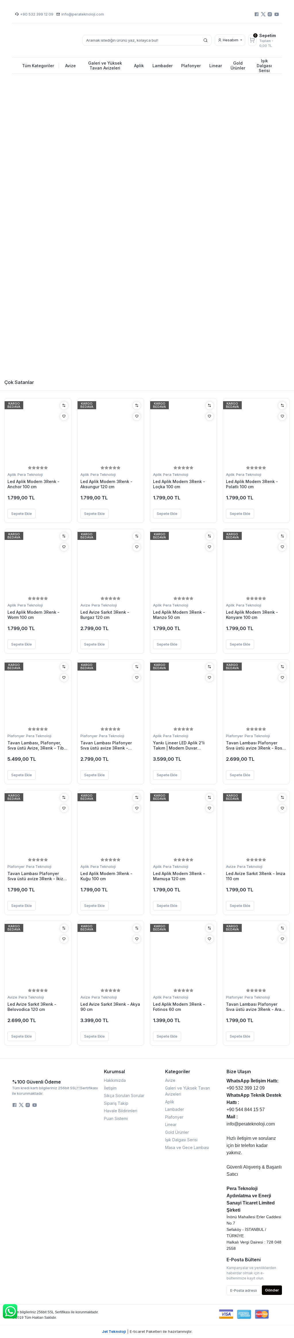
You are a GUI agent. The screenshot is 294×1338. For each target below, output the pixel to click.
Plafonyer (16, 735)
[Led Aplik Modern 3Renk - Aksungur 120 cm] (110, 432)
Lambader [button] (162, 65)
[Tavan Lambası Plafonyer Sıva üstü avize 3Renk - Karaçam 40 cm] (110, 694)
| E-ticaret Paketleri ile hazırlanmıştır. (147, 1331)
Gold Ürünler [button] (238, 65)
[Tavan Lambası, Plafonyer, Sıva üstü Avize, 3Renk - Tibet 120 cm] (37, 694)
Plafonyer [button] (191, 65)
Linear (171, 1124)
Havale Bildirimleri (120, 1110)
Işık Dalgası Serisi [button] (264, 65)
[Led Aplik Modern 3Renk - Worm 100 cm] (37, 563)
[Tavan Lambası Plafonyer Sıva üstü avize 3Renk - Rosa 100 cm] (256, 694)
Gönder (272, 1290)
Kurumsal (114, 1071)
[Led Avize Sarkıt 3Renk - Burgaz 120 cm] (110, 563)
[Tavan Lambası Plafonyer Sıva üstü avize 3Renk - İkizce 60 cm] (37, 824)
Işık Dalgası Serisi (181, 1139)
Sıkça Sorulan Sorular (124, 1095)
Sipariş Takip (116, 1103)
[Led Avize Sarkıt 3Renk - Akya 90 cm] (110, 955)
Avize (85, 605)
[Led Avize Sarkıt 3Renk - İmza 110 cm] (256, 824)
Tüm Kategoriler (41, 65)
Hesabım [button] (230, 40)
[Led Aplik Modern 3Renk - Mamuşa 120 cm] (183, 824)
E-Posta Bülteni (244, 1259)
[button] (5, 221)
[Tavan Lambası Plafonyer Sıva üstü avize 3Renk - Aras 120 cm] (256, 955)
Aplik (11, 474)
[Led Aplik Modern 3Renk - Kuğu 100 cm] (110, 824)
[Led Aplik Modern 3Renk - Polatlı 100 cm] (256, 432)
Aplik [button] (139, 65)
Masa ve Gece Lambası (187, 1147)
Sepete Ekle (21, 513)
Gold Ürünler (177, 1132)
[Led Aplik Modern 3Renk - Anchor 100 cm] (37, 432)
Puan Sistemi (116, 1118)
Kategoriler (177, 1071)
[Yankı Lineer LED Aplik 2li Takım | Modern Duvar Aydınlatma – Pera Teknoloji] (183, 694)
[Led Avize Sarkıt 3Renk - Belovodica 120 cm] (37, 955)
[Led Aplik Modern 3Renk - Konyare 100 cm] (256, 563)
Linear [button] (215, 65)
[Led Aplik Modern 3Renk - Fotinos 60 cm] (183, 955)
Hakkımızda (115, 1080)
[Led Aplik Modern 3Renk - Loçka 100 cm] (183, 432)
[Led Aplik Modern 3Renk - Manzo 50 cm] (183, 563)
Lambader (174, 1109)
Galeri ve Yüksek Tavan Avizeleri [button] (105, 65)
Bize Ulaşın (239, 1071)
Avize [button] (70, 65)
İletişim (110, 1088)
